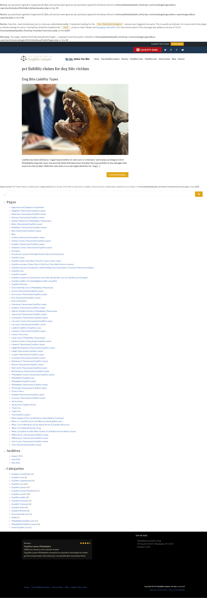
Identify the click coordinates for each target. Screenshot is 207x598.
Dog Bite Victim (18, 507)
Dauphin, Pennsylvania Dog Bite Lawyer (28, 244)
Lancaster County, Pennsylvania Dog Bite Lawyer (32, 321)
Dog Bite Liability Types (40, 79)
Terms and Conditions (177, 590)
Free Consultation (19, 301)
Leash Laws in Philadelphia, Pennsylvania (28, 338)
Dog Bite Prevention (20, 501)
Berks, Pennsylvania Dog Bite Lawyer (27, 224)
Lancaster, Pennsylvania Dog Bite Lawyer (29, 324)
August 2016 (17, 456)
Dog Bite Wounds (19, 511)
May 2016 (16, 463)
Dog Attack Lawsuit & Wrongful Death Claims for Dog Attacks (38, 254)
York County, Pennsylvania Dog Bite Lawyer (30, 441)
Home (96, 59)
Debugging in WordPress (106, 27)
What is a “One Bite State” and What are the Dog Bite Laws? (37, 421)
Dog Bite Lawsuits (19, 274)
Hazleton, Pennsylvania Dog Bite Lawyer (28, 308)
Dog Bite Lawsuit (19, 487)
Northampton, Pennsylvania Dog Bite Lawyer (30, 371)
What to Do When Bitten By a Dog (26, 428)
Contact (181, 59)
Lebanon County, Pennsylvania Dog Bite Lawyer (31, 341)
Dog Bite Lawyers (19, 494)
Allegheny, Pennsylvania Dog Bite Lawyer (28, 211)
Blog (174, 59)
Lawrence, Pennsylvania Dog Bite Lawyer (29, 331)
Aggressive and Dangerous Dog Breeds (28, 207)
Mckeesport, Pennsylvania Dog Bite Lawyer (30, 361)
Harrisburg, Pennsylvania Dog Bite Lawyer (29, 304)
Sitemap (153, 590)
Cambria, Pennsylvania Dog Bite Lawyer (28, 237)
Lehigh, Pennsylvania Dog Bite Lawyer (27, 351)
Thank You (16, 408)
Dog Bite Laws (151, 59)
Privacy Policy (18, 391)
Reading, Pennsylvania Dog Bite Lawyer (28, 394)
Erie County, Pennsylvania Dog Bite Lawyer (29, 294)
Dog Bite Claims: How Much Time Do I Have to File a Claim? (36, 261)
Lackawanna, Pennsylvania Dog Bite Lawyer (30, 318)
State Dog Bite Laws (20, 527)
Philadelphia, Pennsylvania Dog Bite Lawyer (30, 384)
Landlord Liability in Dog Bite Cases (26, 328)
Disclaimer (16, 251)
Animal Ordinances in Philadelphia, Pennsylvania (31, 221)
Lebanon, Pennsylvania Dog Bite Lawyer (28, 344)
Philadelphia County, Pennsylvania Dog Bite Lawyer (33, 375)
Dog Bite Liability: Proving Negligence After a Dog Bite (34, 281)
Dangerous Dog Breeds (21, 474)
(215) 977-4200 (149, 49)
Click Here (177, 44)
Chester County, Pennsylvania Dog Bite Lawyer (31, 241)
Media (14, 517)
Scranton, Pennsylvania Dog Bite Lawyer (28, 398)
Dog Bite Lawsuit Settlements (24, 491)
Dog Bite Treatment (20, 504)
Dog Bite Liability (19, 497)
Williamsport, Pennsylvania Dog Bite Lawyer (30, 438)
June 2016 (16, 459)
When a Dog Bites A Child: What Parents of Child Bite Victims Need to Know (44, 431)
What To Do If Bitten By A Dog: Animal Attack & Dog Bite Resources (41, 425)
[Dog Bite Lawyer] (36, 58)
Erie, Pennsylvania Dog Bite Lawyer (26, 298)
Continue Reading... (117, 175)
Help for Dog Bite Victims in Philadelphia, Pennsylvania (34, 311)
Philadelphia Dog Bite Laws (23, 378)
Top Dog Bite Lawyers (110, 59)
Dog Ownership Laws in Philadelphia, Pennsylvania (32, 287)
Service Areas (164, 59)
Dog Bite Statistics (20, 284)
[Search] (199, 194)
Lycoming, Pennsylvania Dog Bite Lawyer (28, 358)
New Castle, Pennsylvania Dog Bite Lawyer (29, 368)
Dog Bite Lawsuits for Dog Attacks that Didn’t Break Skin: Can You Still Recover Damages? (50, 278)
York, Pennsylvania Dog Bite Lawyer (27, 445)
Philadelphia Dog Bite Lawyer (24, 381)
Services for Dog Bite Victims (24, 405)
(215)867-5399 (143, 547)
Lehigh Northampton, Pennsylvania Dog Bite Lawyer (33, 348)
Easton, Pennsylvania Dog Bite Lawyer (27, 291)
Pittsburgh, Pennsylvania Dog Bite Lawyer (29, 388)
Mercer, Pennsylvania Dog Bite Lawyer (28, 364)
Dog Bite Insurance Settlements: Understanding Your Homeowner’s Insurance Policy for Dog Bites (53, 268)
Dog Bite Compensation (22, 480)
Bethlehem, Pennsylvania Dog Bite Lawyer (29, 227)
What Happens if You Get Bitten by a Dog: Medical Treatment (38, 418)
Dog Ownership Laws (20, 514)
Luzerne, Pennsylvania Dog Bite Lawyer (28, 354)
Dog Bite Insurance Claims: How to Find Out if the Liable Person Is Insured (43, 264)
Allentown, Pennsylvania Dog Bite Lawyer (29, 214)
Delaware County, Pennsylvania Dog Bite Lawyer (32, 247)
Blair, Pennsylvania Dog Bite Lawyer (26, 231)
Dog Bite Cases (136, 59)
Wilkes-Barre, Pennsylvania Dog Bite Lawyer (30, 435)
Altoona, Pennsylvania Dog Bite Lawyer (28, 217)
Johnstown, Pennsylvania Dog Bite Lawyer (29, 314)
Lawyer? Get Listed (20, 334)
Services (124, 59)
